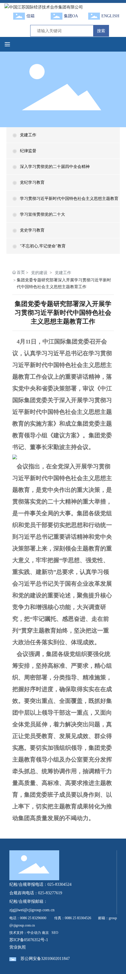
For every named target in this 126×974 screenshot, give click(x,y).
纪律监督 (28, 151)
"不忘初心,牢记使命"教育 (43, 246)
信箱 (30, 16)
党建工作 (28, 135)
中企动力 (34, 933)
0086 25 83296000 (33, 918)
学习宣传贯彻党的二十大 (42, 214)
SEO (55, 933)
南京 (45, 933)
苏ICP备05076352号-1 (28, 940)
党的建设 (39, 272)
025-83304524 (59, 884)
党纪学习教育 (32, 182)
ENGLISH (110, 16)
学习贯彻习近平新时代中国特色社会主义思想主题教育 (69, 198)
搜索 (101, 30)
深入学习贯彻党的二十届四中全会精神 (55, 166)
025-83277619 (50, 893)
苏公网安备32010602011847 (45, 958)
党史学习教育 (32, 230)
